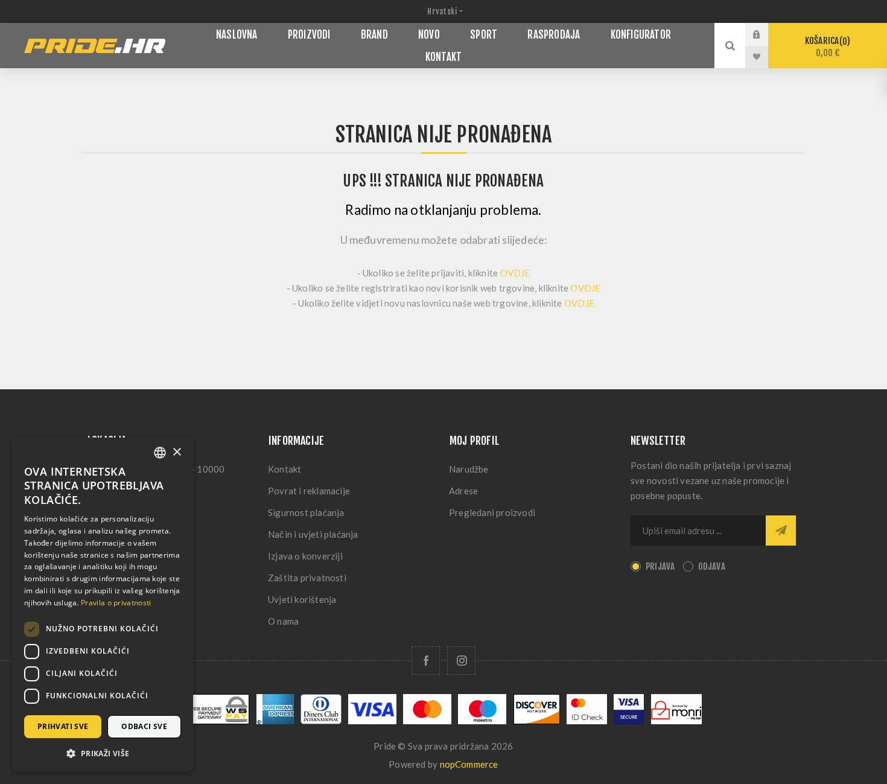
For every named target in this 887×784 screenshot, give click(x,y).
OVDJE (515, 272)
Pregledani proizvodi (492, 512)
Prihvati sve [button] (63, 726)
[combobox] (160, 453)
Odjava (711, 566)
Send (781, 530)
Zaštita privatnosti (307, 577)
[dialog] (102, 605)
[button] (102, 753)
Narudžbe (469, 469)
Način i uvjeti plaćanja (313, 534)
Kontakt (284, 469)
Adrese (463, 490)
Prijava (765, 34)
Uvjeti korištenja (302, 599)
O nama (283, 621)
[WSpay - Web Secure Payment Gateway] (217, 721)
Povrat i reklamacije (309, 490)
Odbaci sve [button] (144, 726)
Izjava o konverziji (305, 555)
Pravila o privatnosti (116, 603)
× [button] (176, 452)
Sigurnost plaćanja (306, 512)
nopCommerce (469, 764)
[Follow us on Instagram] (461, 660)
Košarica (826, 47)
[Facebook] (426, 660)
